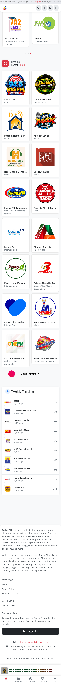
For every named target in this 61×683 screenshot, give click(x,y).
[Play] (4, 670)
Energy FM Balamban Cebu (15, 208)
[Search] (38, 8)
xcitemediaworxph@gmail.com (32, 642)
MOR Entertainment (23, 449)
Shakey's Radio (41, 172)
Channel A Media (42, 247)
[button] (30, 53)
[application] (30, 670)
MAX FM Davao (41, 136)
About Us (6, 584)
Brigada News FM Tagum (45, 283)
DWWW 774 (19, 487)
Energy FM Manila (22, 468)
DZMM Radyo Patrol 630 (25, 410)
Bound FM (9, 247)
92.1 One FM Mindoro (15, 358)
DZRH (16, 401)
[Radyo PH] (4, 8)
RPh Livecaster (8, 605)
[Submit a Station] (44, 8)
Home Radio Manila (23, 478)
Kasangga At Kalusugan (15, 283)
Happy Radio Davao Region (15, 172)
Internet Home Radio (15, 136)
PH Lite (38, 38)
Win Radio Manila (22, 458)
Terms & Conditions (10, 593)
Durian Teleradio (42, 99)
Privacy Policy (8, 589)
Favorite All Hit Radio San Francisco (45, 208)
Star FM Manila (21, 439)
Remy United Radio (14, 322)
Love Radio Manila (22, 429)
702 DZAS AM (11, 38)
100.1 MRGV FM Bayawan (45, 322)
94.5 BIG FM (10, 99)
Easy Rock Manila (21, 420)
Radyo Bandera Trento (45, 358)
